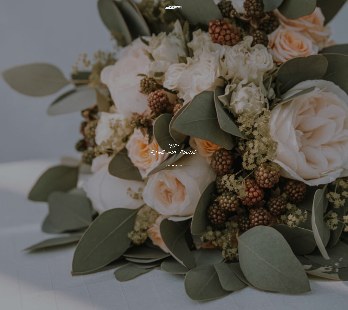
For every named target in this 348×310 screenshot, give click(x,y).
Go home (174, 166)
